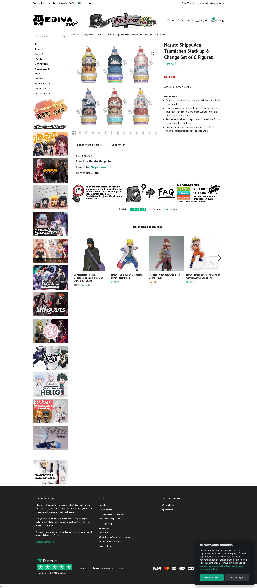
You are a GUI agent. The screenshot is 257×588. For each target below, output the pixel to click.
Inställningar (237, 577)
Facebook (169, 505)
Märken (37, 74)
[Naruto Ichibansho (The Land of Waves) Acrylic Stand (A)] (203, 253)
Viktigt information (42, 93)
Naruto (101, 34)
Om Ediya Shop (105, 523)
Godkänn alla (211, 577)
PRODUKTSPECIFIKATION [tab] (90, 145)
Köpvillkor (103, 532)
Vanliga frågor (105, 527)
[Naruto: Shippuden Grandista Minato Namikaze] (128, 253)
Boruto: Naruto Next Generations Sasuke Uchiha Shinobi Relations (88, 277)
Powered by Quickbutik (112, 568)
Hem (36, 44)
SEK (91, 2)
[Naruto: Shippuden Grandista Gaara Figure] (166, 253)
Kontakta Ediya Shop (45, 541)
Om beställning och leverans (111, 514)
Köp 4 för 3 (39, 54)
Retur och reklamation (109, 541)
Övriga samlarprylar (42, 69)
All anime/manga (41, 64)
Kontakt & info (40, 88)
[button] (219, 258)
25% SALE (38, 59)
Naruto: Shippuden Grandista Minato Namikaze (126, 276)
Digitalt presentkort (42, 83)
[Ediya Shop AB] (55, 20)
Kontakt (102, 505)
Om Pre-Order (105, 509)
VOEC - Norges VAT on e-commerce (114, 537)
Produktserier (40, 78)
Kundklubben (105, 546)
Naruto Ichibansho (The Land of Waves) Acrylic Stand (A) (203, 276)
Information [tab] (118, 145)
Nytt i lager (39, 49)
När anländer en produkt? (110, 518)
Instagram (169, 509)
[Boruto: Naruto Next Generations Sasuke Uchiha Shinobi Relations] (91, 253)
